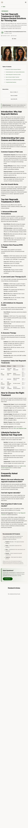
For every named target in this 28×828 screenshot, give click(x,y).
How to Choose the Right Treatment (11, 77)
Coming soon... (7, 578)
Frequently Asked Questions (10, 82)
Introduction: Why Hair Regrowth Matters (12, 69)
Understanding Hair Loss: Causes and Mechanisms (14, 72)
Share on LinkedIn (14, 95)
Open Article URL (14, 99)
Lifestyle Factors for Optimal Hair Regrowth (13, 79)
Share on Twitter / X (14, 92)
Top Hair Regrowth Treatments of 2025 (12, 74)
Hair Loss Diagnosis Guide (20, 428)
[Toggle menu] (25, 2)
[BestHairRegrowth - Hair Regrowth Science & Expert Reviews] (2, 2)
